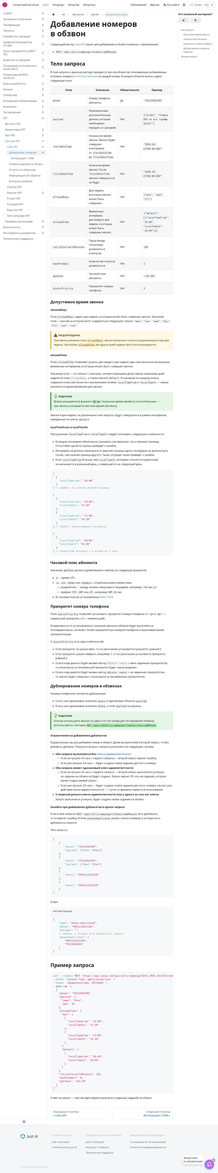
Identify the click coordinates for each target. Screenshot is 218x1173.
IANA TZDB (106, 597)
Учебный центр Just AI (64, 1147)
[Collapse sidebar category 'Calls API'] (42, 146)
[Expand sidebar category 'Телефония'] (42, 95)
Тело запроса (187, 29)
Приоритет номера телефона (197, 43)
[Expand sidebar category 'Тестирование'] (42, 112)
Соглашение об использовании (148, 1141)
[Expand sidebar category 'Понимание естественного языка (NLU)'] (42, 67)
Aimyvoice (89, 5)
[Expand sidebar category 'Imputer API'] (42, 192)
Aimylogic (58, 5)
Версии (154, 5)
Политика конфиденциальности (148, 1147)
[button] (23, 19)
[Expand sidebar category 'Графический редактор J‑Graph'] (42, 44)
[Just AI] (29, 1136)
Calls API (79, 44)
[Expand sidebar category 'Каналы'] (42, 89)
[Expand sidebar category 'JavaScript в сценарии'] (42, 60)
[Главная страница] (53, 14)
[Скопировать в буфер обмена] (169, 473)
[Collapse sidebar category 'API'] (42, 118)
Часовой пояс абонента (195, 39)
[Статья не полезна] (195, 20)
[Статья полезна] (183, 20)
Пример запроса (189, 56)
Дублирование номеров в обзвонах (196, 50)
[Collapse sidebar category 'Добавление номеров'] (42, 152)
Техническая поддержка (99, 1152)
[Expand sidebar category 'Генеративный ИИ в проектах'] (42, 76)
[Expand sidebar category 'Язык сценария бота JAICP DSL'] (42, 53)
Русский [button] (172, 5)
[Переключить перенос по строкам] (163, 975)
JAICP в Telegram (95, 1141)
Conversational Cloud (26, 5)
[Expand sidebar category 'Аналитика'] (42, 106)
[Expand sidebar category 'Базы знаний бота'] (42, 83)
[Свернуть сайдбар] (24, 1121)
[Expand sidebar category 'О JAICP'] (42, 13)
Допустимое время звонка (196, 34)
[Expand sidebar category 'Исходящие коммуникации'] (42, 100)
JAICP (46, 5)
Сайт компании (60, 1141)
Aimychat (73, 5)
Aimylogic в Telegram (97, 1147)
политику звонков (86, 76)
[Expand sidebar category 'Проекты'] (42, 30)
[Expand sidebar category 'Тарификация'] (42, 24)
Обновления (138, 5)
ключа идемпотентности (114, 754)
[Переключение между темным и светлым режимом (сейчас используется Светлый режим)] (184, 4)
